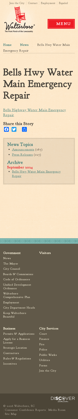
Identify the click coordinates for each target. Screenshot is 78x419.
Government (12, 253)
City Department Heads (19, 308)
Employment (48, 3)
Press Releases (22, 155)
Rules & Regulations (17, 358)
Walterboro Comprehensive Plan (16, 295)
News (24, 45)
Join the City (17, 3)
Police (43, 349)
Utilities (44, 360)
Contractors (11, 353)
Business (9, 328)
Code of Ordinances (16, 279)
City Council (11, 269)
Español (63, 3)
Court (43, 334)
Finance (44, 339)
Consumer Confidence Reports (25, 410)
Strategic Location (15, 348)
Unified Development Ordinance (17, 286)
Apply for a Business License (16, 340)
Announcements (23, 149)
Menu (63, 23)
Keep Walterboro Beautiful (14, 315)
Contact (32, 3)
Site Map (11, 414)
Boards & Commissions (18, 274)
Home (7, 45)
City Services (48, 328)
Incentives (10, 364)
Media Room (56, 410)
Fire (42, 344)
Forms (43, 365)
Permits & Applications (18, 334)
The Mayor (10, 264)
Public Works (48, 355)
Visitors (45, 253)
